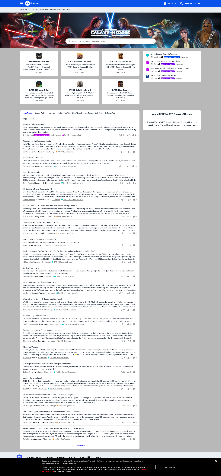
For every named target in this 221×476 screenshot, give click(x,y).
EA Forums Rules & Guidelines (163, 75)
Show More (81, 446)
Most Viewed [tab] (77, 113)
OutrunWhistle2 (29, 183)
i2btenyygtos (28, 262)
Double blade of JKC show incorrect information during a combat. (50, 206)
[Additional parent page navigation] (30, 9)
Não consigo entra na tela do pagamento (40, 239)
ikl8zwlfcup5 (27, 406)
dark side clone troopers (33, 158)
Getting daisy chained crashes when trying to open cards (47, 364)
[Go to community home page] (32, 3)
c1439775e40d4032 (30, 324)
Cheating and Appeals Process (164, 54)
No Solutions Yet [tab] (64, 113)
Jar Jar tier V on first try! (33, 378)
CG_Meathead (28, 135)
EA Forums (23, 10)
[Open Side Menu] (21, 3)
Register (188, 3)
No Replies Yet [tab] (110, 113)
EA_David (154, 64)
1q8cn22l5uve (28, 310)
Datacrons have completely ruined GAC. (39, 282)
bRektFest (27, 166)
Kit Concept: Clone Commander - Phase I (40, 189)
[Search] (181, 3)
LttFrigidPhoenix (29, 200)
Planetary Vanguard (31, 347)
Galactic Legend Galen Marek (35, 316)
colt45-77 (26, 152)
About (72, 457)
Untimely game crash (32, 268)
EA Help (61, 457)
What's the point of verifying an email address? (42, 299)
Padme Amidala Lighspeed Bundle (37, 141)
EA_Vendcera (156, 57)
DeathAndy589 (28, 276)
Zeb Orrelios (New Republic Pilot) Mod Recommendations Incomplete (51, 411)
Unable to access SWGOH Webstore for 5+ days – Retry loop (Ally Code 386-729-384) (59, 251)
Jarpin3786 (27, 293)
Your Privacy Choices (167, 467)
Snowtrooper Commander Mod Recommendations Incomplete (49, 395)
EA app (49, 457)
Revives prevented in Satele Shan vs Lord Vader (43, 330)
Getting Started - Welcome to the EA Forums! (170, 68)
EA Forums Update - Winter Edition (165, 61)
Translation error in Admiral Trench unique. (40, 222)
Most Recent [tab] (27, 113)
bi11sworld (27, 358)
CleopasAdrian (28, 341)
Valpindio (26, 245)
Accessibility (86, 457)
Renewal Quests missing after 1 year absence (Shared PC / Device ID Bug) (54, 428)
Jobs (98, 457)
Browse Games (34, 457)
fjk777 (25, 389)
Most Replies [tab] (88, 113)
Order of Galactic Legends (34, 124)
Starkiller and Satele (31, 172)
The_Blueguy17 (28, 216)
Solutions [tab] (98, 113)
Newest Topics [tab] (40, 113)
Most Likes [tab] (51, 113)
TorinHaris (26, 439)
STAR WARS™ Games (41, 10)
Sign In (197, 3)
